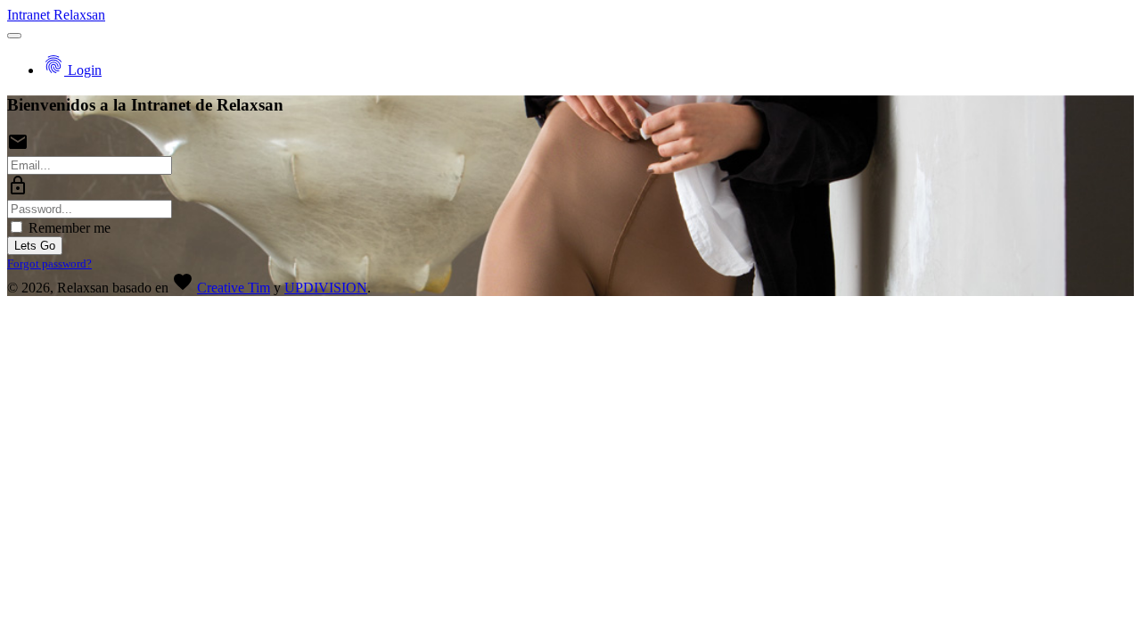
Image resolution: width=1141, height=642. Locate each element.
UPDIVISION (325, 287)
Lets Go (34, 245)
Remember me (68, 227)
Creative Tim (233, 287)
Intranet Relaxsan (56, 14)
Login (72, 70)
